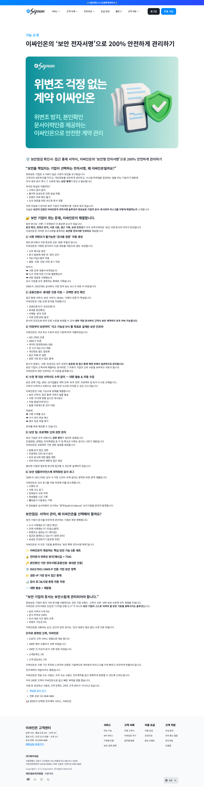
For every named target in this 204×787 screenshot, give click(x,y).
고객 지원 (132, 11)
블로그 (119, 11)
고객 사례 (70, 11)
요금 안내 (105, 11)
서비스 (55, 11)
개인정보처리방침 (34, 773)
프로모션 (88, 11)
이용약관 (49, 773)
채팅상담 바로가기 (35, 744)
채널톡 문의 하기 (38, 690)
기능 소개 (32, 35)
